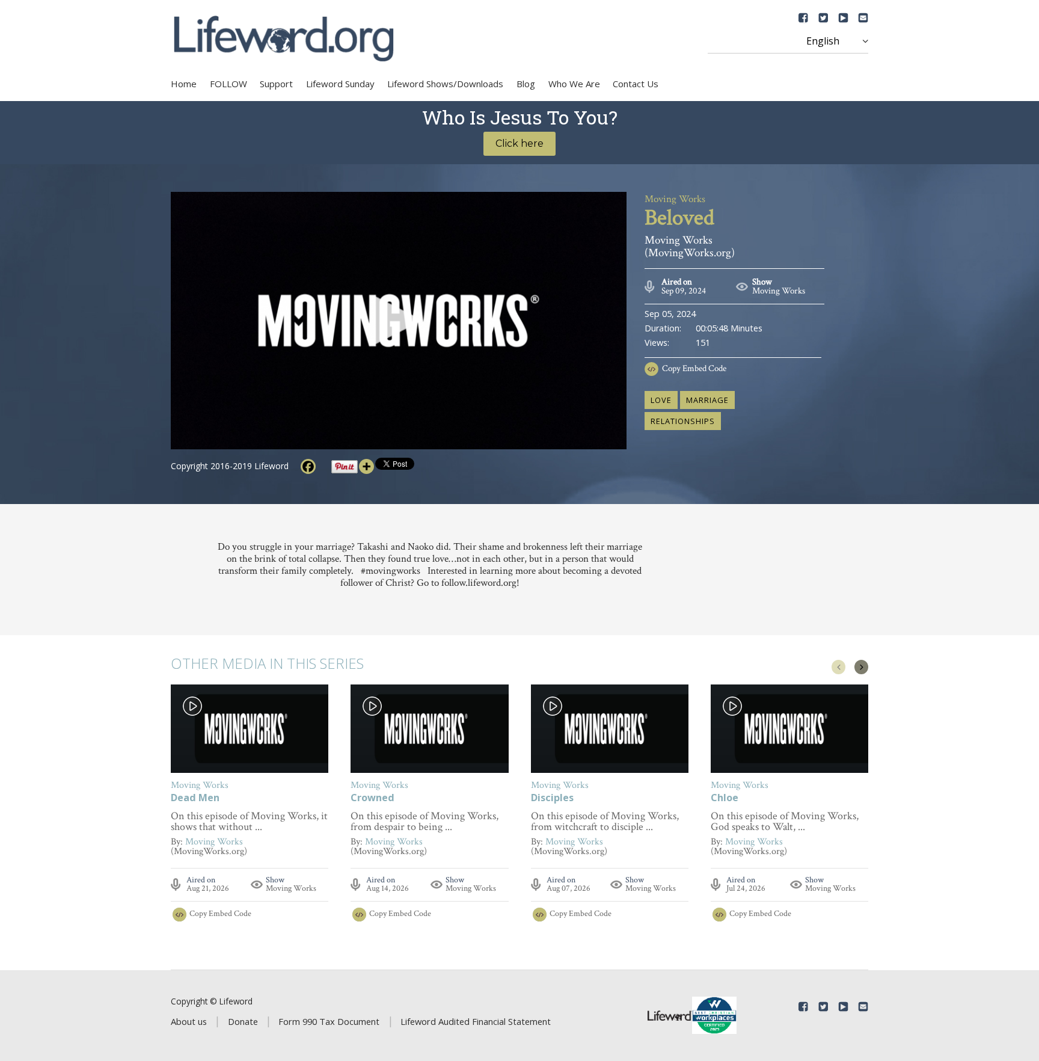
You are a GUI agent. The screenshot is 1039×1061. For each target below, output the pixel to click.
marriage (707, 400)
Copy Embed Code (694, 368)
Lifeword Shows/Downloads (445, 84)
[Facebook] (308, 466)
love (661, 400)
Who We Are (574, 84)
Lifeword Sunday (340, 84)
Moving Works (778, 291)
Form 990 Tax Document (328, 1021)
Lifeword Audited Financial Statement (475, 1021)
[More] (366, 466)
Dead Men (195, 798)
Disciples (552, 798)
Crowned (372, 798)
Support (276, 84)
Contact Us (635, 84)
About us (189, 1021)
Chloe (724, 798)
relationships (683, 421)
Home (184, 84)
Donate (243, 1021)
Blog (525, 84)
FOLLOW (228, 84)
